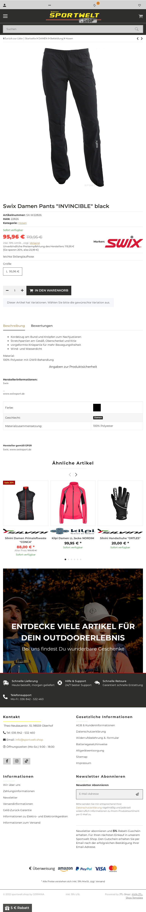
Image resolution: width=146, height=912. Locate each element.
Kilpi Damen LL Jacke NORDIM (73, 538)
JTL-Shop (125, 894)
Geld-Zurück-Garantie (17, 810)
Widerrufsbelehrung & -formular (97, 738)
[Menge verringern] (7, 290)
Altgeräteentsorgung (90, 750)
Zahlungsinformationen (19, 791)
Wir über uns (11, 785)
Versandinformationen (18, 804)
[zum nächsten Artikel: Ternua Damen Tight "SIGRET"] (137, 38)
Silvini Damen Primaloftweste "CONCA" (25, 540)
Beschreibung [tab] (14, 326)
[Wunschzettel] (139, 5)
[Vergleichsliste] (94, 5)
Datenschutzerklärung (91, 731)
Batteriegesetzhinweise (91, 744)
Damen (98, 417)
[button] (49, 5)
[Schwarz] (97, 407)
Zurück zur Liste (13, 38)
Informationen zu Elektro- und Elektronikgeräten (35, 816)
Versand (35, 242)
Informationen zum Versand (21, 822)
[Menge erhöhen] (22, 290)
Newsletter (10, 797)
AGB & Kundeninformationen (95, 725)
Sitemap (81, 756)
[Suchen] (138, 29)
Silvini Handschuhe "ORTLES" (120, 538)
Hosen (22, 223)
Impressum (83, 763)
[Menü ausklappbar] (5, 16)
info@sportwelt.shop (29, 739)
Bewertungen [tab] (42, 326)
